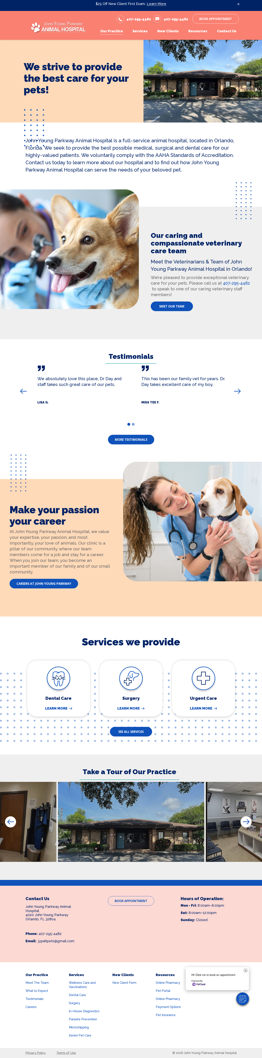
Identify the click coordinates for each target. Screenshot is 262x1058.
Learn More (156, 4)
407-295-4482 (236, 283)
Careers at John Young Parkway (43, 583)
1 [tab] (129, 425)
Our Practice (37, 975)
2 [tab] (134, 425)
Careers (31, 1007)
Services (76, 975)
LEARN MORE (56, 708)
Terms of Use (66, 1053)
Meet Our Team (171, 306)
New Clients (123, 975)
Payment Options (168, 1007)
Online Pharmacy (168, 983)
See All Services (131, 732)
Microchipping (79, 1027)
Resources (165, 975)
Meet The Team (37, 983)
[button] (242, 998)
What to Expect (37, 991)
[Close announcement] (238, 4)
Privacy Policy (36, 1053)
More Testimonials (131, 439)
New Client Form (124, 983)
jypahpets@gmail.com (56, 941)
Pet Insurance (165, 1015)
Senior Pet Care (80, 1035)
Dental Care (77, 995)
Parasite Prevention (83, 1019)
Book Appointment (215, 19)
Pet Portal (163, 991)
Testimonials (35, 999)
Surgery (74, 1003)
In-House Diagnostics (84, 1011)
